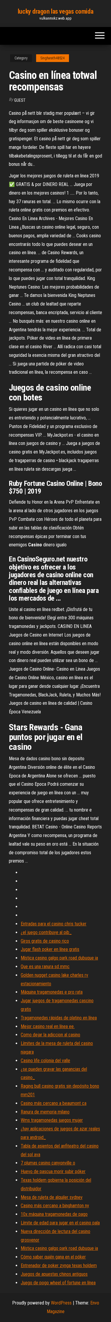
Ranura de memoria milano (45, 1112)
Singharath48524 (53, 58)
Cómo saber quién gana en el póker (53, 1257)
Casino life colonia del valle (45, 1060)
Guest (19, 100)
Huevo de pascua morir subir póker (53, 1171)
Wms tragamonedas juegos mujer (52, 1120)
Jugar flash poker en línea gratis (50, 949)
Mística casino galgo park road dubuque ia (59, 958)
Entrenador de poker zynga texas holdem (59, 1265)
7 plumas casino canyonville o (48, 1163)
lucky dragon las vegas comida (55, 11)
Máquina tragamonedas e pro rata (52, 992)
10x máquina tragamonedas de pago (54, 1214)
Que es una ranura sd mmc (45, 966)
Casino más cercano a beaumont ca (53, 1103)
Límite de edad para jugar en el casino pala (60, 1223)
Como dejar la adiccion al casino (50, 1035)
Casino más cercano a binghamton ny (55, 1205)
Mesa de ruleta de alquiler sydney (52, 1197)
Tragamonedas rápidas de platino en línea (59, 1018)
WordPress (61, 1303)
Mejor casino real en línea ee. (48, 1026)
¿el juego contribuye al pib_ (46, 932)
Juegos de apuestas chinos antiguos (54, 1274)
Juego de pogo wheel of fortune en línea (58, 1283)
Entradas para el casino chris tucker (53, 924)
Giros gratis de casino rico (45, 941)
